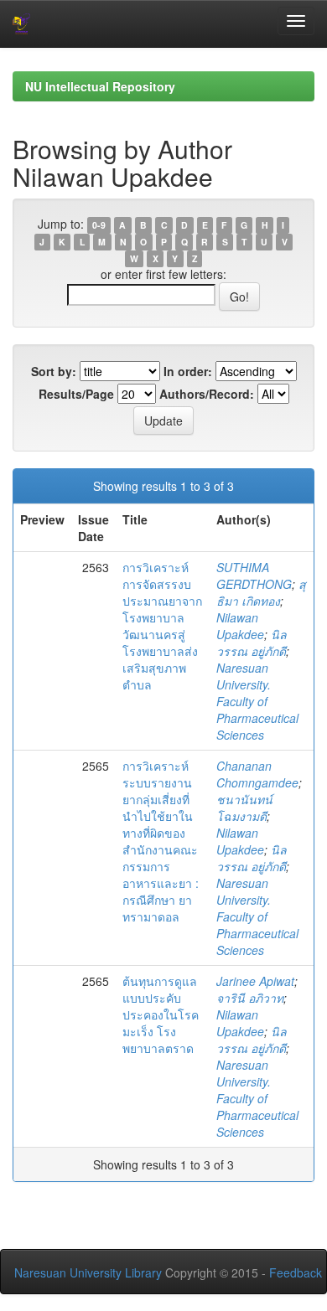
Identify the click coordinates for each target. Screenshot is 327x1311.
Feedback (295, 1272)
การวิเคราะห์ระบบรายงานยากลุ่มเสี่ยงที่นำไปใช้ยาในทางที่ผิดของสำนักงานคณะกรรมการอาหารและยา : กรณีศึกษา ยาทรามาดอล (160, 841)
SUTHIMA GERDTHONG (254, 575)
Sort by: (53, 371)
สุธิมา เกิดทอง (261, 592)
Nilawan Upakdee (240, 626)
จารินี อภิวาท (249, 997)
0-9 (99, 225)
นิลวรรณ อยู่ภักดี (251, 642)
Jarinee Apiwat (255, 981)
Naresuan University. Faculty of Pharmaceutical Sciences (257, 701)
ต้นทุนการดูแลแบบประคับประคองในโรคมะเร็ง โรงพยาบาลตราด (160, 1014)
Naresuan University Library (88, 1272)
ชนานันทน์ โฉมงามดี (244, 807)
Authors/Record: (206, 393)
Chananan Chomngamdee (257, 774)
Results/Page (76, 393)
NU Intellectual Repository (100, 86)
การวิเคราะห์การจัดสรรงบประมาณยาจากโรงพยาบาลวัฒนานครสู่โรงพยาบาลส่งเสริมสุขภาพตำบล (162, 626)
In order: (188, 371)
